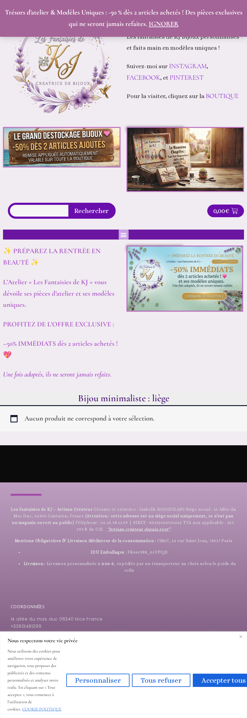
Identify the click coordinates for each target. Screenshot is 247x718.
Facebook (143, 77)
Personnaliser (98, 680)
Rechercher (91, 211)
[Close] (240, 636)
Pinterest (187, 77)
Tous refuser (161, 680)
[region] (123, 674)
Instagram (188, 66)
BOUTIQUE (222, 96)
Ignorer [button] (164, 24)
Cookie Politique (41, 709)
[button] (124, 235)
